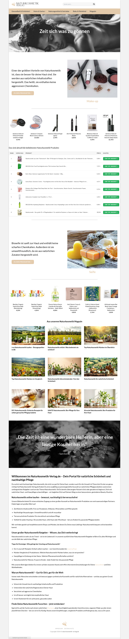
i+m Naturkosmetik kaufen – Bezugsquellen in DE (28, 348)
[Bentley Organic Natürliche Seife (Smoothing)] (36, 293)
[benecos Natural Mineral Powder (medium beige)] (18, 123)
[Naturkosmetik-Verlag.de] (36, 4)
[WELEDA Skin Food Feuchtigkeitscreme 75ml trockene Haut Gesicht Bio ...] (19, 166)
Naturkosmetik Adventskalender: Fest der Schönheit (63, 380)
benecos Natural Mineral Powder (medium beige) (18, 135)
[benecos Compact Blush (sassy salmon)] (36, 123)
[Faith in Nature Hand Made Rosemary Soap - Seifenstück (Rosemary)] (92, 293)
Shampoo (50, 608)
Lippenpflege (72, 549)
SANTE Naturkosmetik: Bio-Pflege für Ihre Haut (64, 411)
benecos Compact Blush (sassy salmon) (36, 134)
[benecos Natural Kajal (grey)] (55, 123)
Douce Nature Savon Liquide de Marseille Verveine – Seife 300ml (55, 306)
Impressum (59, 628)
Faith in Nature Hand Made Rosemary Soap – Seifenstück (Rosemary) (92, 307)
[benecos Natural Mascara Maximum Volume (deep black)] (111, 123)
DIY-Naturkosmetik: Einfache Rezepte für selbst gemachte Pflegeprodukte (27, 411)
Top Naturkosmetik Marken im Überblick (99, 347)
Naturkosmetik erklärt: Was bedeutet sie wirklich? (63, 348)
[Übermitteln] (94, 4)
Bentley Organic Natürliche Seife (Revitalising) (18, 306)
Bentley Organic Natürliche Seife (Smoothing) (36, 306)
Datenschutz (69, 628)
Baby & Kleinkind (79, 11)
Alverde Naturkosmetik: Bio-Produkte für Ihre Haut (99, 411)
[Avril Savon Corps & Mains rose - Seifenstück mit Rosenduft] (73, 293)
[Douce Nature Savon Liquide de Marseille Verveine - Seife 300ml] (55, 293)
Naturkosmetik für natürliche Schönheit (99, 379)
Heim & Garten (39, 11)
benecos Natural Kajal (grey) (55, 134)
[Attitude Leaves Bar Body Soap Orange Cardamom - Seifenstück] (111, 293)
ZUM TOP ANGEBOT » (111, 158)
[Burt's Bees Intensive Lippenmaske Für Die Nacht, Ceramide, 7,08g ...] (19, 174)
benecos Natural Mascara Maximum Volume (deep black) (110, 135)
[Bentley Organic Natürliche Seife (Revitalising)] (18, 293)
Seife (92, 272)
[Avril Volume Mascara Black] (73, 123)
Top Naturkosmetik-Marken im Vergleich (27, 379)
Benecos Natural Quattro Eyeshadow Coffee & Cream (92, 135)
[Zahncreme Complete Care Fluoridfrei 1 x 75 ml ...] (19, 197)
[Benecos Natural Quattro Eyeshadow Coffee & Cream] (92, 123)
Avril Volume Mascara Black (74, 134)
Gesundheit (99, 565)
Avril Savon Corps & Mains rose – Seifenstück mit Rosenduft (73, 307)
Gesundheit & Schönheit (21, 11)
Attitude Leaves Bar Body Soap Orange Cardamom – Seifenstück (111, 307)
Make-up (92, 101)
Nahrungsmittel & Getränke (58, 11)
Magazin (93, 11)
